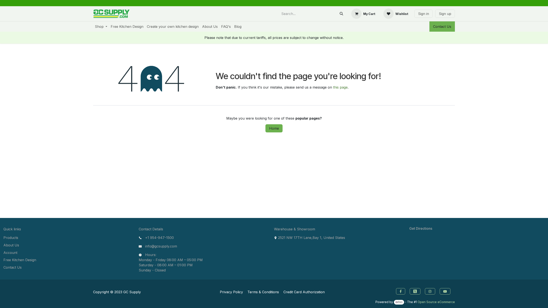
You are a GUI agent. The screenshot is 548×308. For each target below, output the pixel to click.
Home (274, 128)
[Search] (341, 13)
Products (10, 237)
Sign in (423, 14)
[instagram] (430, 291)
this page (340, 87)
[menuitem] (101, 26)
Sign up (445, 14)
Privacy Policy (231, 292)
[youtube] (445, 291)
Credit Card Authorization (304, 292)
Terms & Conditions (263, 292)
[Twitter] (415, 291)
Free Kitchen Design (19, 260)
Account (10, 252)
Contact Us (442, 26)
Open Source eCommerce (436, 302)
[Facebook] (400, 291)
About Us (11, 245)
